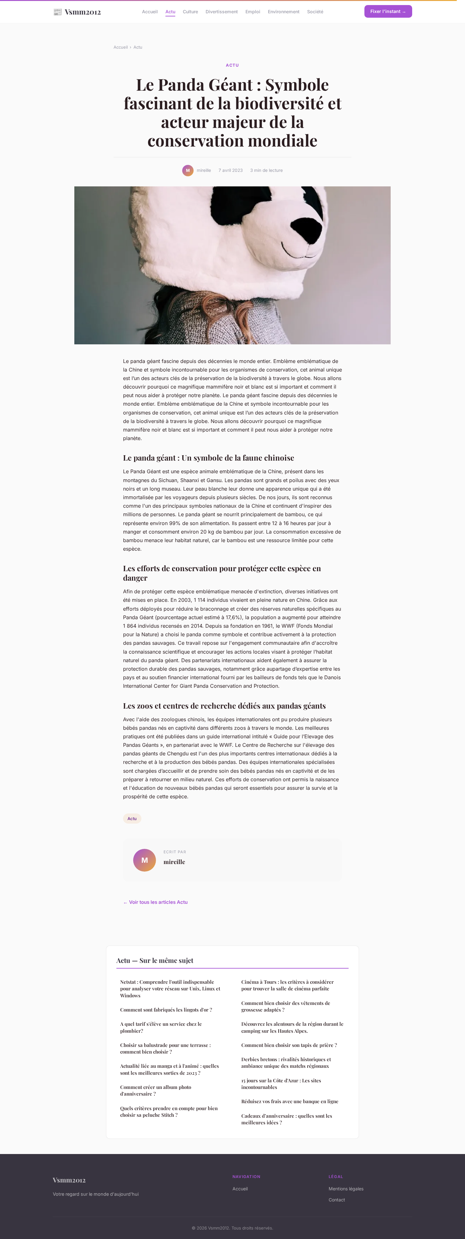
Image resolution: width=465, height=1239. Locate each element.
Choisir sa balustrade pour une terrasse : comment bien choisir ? (165, 1048)
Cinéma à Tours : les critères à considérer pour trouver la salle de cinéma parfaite (287, 985)
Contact (337, 1199)
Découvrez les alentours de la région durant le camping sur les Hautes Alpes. (292, 1027)
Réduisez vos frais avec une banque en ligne (289, 1101)
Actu (170, 11)
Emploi (252, 11)
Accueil (150, 11)
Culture (190, 11)
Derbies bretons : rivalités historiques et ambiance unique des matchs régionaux (286, 1062)
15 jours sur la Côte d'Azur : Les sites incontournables (281, 1083)
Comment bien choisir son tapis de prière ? (289, 1045)
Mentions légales (346, 1188)
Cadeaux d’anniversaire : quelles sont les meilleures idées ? (286, 1119)
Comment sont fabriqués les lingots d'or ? (166, 1009)
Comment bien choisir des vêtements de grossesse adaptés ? (285, 1006)
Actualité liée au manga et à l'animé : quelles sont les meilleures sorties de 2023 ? (169, 1069)
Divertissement (222, 11)
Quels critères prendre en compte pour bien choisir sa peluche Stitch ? (169, 1111)
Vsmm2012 (77, 11)
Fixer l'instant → (388, 11)
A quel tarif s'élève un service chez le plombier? (161, 1027)
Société (315, 11)
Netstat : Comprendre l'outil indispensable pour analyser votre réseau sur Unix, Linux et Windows (170, 989)
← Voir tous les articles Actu (155, 902)
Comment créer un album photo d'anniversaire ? (155, 1090)
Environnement (284, 11)
